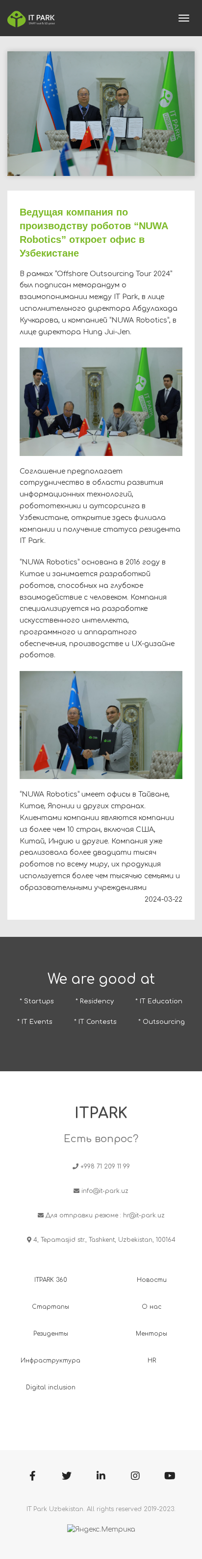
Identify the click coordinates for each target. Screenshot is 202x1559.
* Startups (37, 1001)
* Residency (95, 1001)
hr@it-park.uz (144, 1215)
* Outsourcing (161, 1021)
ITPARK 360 (50, 1280)
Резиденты (50, 1333)
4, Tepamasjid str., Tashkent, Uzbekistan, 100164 (104, 1239)
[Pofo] (31, 18)
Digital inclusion (51, 1387)
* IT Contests (95, 1021)
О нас (151, 1306)
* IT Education (158, 1001)
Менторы (151, 1333)
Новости (152, 1280)
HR (152, 1360)
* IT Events (34, 1021)
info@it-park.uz (104, 1191)
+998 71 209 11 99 (105, 1166)
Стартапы (50, 1306)
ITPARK (101, 1113)
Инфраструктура (50, 1360)
